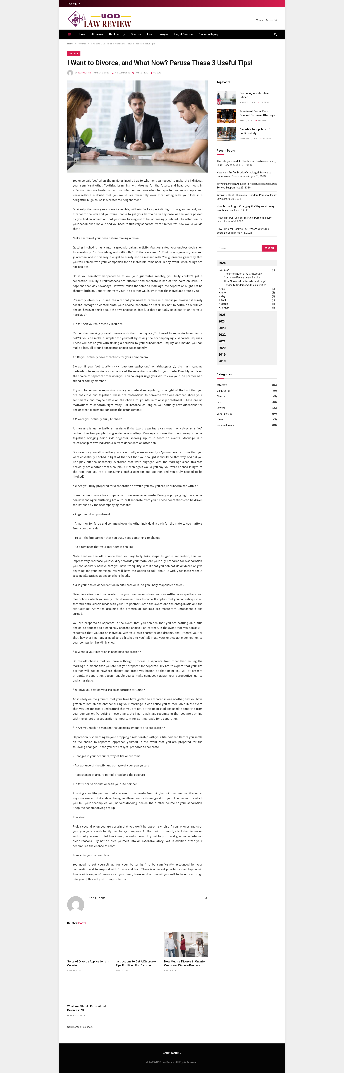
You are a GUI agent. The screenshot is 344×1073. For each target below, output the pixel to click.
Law (149, 34)
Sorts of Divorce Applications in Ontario (88, 963)
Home (81, 34)
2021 (222, 341)
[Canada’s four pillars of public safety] (226, 134)
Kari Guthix (84, 73)
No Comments (122, 73)
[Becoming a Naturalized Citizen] (226, 98)
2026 (222, 263)
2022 (222, 334)
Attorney (97, 34)
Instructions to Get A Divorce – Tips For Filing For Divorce (136, 963)
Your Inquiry (73, 3)
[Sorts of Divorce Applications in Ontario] (89, 944)
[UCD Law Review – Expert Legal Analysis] (99, 20)
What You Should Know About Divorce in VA (86, 1008)
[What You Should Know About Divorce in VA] (89, 989)
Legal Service (183, 34)
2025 (222, 315)
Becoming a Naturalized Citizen (255, 95)
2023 (222, 328)
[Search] (275, 34)
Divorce (136, 34)
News (220, 419)
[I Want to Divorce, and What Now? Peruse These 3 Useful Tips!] (137, 126)
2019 (222, 354)
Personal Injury (209, 34)
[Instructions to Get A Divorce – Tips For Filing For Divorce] (138, 944)
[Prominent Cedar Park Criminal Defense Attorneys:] (226, 116)
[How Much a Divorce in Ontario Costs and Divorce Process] (186, 944)
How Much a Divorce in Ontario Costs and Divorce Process (184, 963)
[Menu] (69, 34)
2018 (222, 361)
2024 (222, 321)
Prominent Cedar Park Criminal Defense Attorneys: (257, 113)
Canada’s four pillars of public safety (255, 131)
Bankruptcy (117, 34)
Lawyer (163, 34)
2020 (222, 348)
